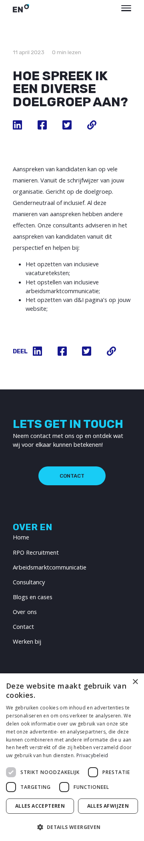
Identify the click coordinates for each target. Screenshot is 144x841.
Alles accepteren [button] (40, 805)
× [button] (135, 682)
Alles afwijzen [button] (108, 805)
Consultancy (29, 582)
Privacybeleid (92, 755)
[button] (72, 827)
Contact (72, 476)
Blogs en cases (32, 597)
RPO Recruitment (36, 552)
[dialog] (72, 757)
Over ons (25, 612)
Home (21, 537)
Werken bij (27, 641)
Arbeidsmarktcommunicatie (49, 567)
